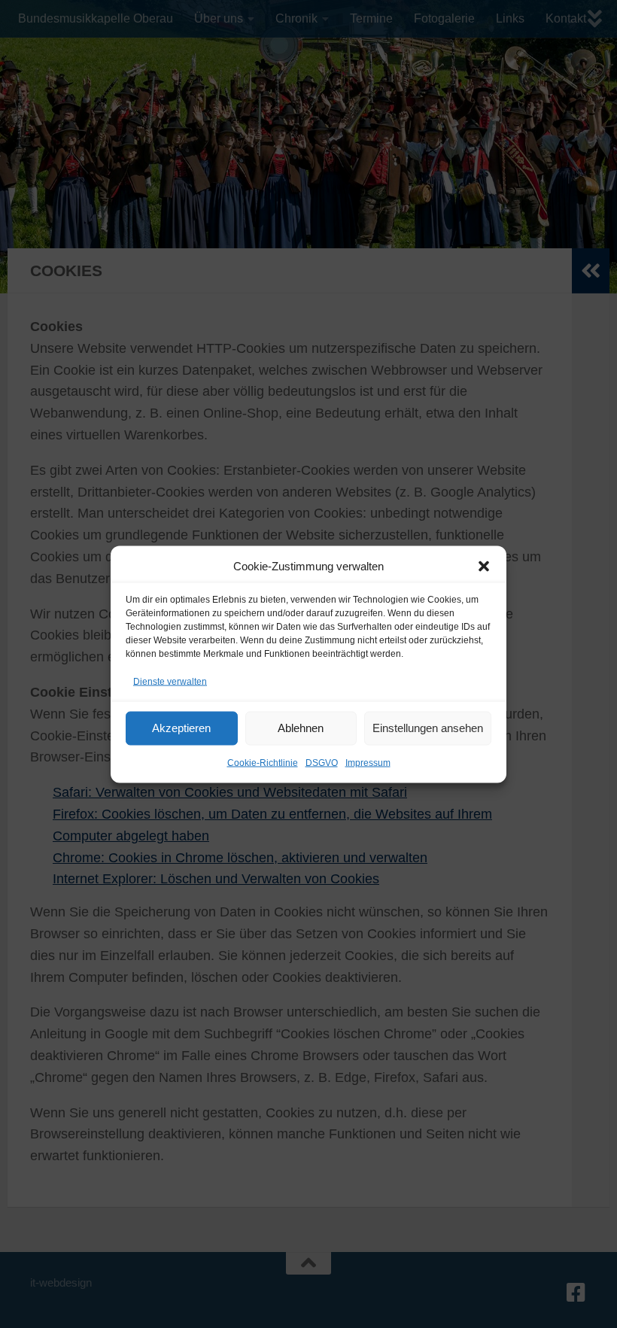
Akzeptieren (181, 728)
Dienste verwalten (170, 681)
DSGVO (321, 762)
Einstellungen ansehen (427, 728)
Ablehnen (301, 728)
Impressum (368, 762)
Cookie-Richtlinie (262, 762)
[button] (483, 565)
